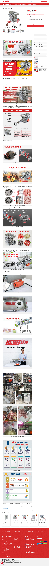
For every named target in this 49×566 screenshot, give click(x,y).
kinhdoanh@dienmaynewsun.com (8, 564)
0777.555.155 (33, 544)
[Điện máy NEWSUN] (6, 1)
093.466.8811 (33, 552)
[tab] (17, 35)
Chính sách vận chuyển (17, 547)
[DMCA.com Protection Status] (44, 543)
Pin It (9, 508)
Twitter (6, 508)
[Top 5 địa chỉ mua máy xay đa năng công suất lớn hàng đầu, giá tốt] (36, 70)
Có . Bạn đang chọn (32, 10)
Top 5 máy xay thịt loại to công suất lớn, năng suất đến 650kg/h (43, 58)
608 (36, 524)
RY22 (30, 11)
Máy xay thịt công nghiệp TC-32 (33, 523)
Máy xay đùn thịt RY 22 (42, 522)
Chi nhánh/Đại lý (24, 4)
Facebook (4, 508)
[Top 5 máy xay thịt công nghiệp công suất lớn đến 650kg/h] (36, 66)
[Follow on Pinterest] (39, 538)
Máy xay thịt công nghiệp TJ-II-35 (6, 523)
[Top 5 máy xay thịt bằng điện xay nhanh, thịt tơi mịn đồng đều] (36, 62)
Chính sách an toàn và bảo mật (18, 541)
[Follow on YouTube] (41, 538)
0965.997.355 (28, 544)
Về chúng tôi (19, 4)
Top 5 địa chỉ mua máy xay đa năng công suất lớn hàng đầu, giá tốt (42, 70)
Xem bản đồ (5, 541)
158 (45, 524)
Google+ (8, 508)
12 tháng (40, 53)
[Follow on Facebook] (37, 538)
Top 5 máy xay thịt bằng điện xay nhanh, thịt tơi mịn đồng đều (42, 62)
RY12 (27, 11)
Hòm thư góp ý (29, 4)
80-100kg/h (40, 42)
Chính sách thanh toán (17, 546)
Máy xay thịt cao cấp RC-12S (15, 522)
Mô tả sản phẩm (5, 35)
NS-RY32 (40, 37)
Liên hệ (15, 540)
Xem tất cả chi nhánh (7, 556)
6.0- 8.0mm (40, 44)
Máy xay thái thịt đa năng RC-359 (24, 523)
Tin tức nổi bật (34, 4)
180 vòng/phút (41, 46)
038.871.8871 (28, 552)
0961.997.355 (28, 539)
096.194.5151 (28, 547)
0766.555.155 (33, 539)
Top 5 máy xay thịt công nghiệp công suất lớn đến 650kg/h (42, 66)
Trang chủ (15, 4)
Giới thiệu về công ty (16, 538)
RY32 (32, 11)
